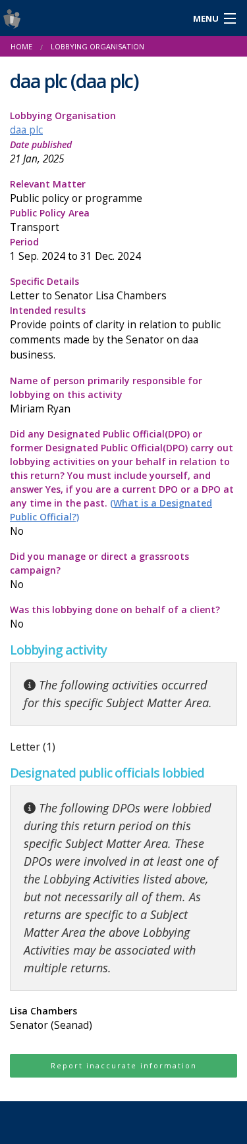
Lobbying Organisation (63, 123)
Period (75, 249)
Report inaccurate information (124, 1065)
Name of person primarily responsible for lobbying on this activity (106, 395)
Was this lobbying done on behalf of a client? (115, 617)
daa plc (26, 130)
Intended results (115, 333)
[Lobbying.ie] (92, 18)
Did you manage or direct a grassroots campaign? (99, 570)
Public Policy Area (50, 220)
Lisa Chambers (51, 1018)
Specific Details (88, 289)
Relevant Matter (76, 191)
